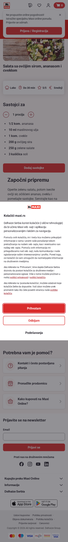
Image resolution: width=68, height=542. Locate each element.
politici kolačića (37, 277)
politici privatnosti (19, 277)
